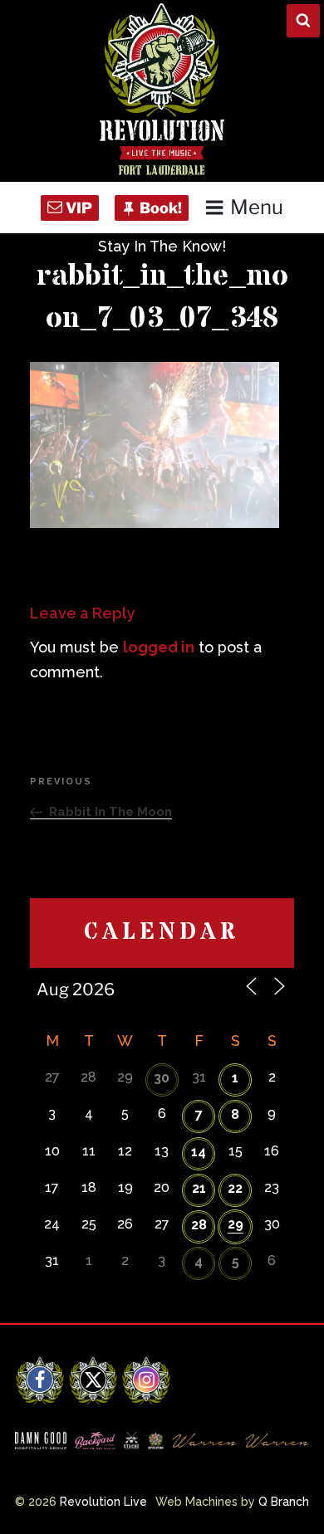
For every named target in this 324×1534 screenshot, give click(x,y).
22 (235, 1188)
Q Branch (283, 1501)
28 (199, 1225)
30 (161, 1078)
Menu (256, 207)
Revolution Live (103, 1501)
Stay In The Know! (162, 246)
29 (235, 1224)
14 (198, 1152)
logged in (158, 647)
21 (199, 1188)
